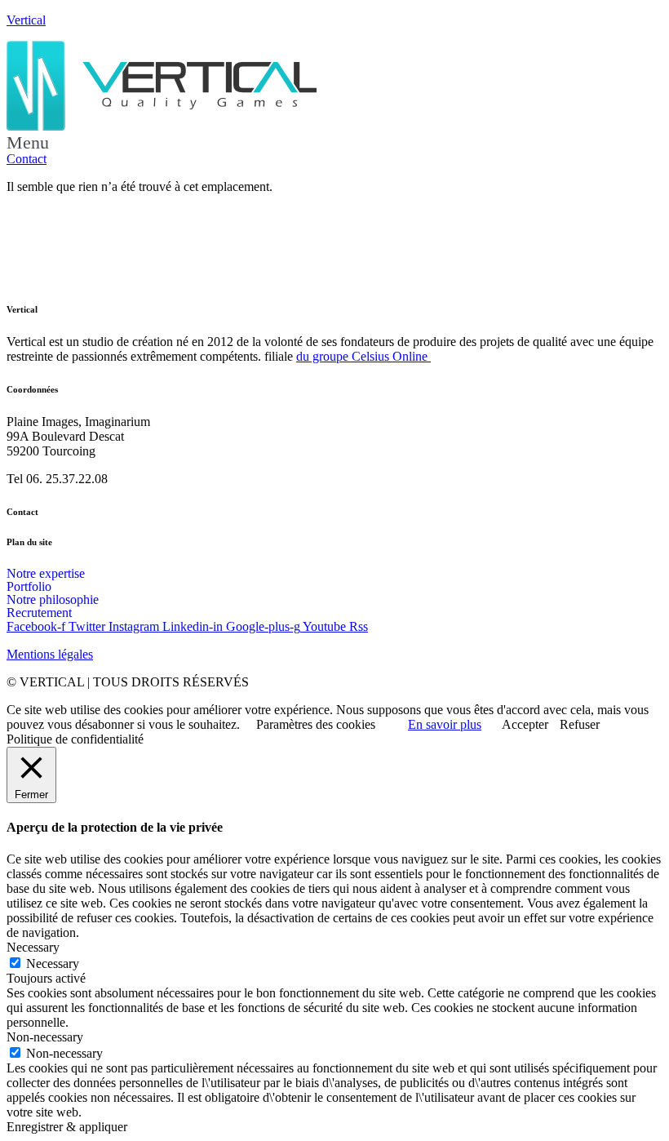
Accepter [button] (525, 724)
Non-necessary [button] (45, 1037)
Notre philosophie (53, 599)
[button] (334, 143)
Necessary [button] (33, 947)
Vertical (26, 20)
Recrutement (39, 612)
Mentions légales (50, 654)
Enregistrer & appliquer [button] (67, 1127)
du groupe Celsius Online (363, 356)
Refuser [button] (580, 724)
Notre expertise (46, 573)
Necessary (52, 963)
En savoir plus (444, 724)
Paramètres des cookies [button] (315, 724)
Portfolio (29, 586)
